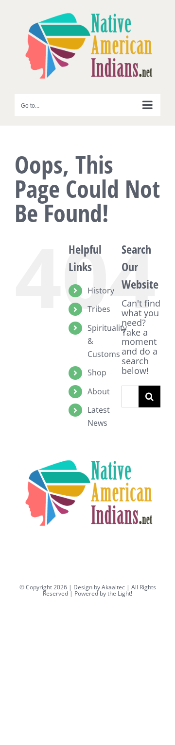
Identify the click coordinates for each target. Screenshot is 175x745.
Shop (97, 372)
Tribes (99, 309)
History (101, 290)
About (99, 391)
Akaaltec (113, 587)
